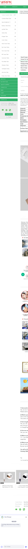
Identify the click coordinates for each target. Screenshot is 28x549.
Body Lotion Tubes (9, 75)
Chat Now (3, 95)
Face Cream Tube (9, 50)
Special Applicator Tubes (9, 22)
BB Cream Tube (9, 54)
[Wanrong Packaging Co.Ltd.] (3, 109)
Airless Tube (9, 32)
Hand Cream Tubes (9, 43)
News (2, 90)
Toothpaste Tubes (9, 68)
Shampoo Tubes (9, 65)
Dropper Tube (9, 36)
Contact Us (4, 87)
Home (5, 6)
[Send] (26, 546)
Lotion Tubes (9, 40)
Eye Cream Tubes (9, 47)
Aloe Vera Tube (9, 72)
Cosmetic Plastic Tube (9, 18)
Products (14, 6)
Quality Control (5, 84)
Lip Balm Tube (9, 29)
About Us (3, 79)
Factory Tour (4, 81)
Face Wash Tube (9, 61)
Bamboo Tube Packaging (9, 25)
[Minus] (26, 517)
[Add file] (2, 546)
